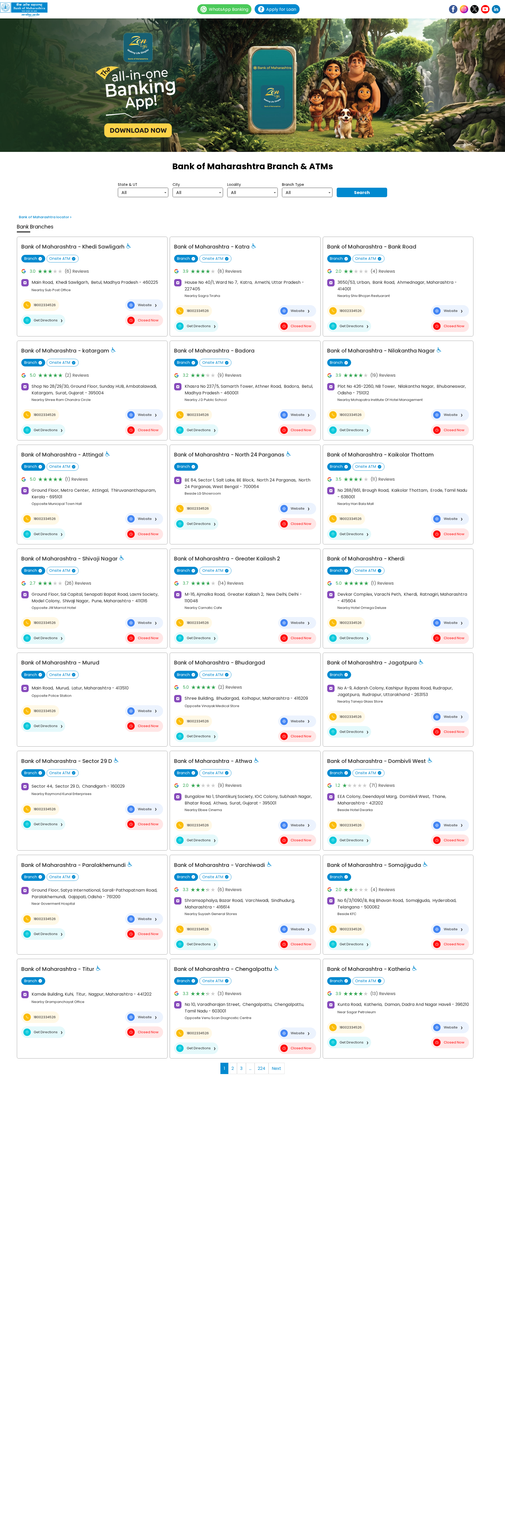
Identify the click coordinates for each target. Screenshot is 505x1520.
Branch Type (293, 184)
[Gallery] (252, 86)
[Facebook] (453, 9)
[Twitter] (474, 9)
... (250, 1068)
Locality (234, 184)
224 (261, 1068)
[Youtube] (485, 9)
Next (276, 1068)
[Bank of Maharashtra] (26, 9)
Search (362, 193)
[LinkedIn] (496, 9)
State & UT (127, 184)
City (176, 184)
